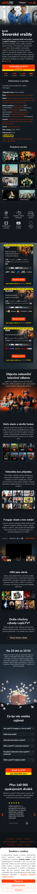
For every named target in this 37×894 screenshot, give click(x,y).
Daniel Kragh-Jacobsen (21, 100)
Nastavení (18, 890)
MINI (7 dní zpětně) (9, 139)
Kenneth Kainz (7, 100)
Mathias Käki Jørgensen (21, 112)
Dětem (25, 9)
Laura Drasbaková (13, 110)
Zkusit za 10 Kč (18, 671)
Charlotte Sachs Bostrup (17, 103)
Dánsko (10, 127)
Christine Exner (23, 119)
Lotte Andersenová (17, 116)
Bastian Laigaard (8, 124)
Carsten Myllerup (13, 98)
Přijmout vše (18, 881)
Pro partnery (11, 845)
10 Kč (8, 61)
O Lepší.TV (11, 839)
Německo (16, 127)
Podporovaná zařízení (26, 842)
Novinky (19, 839)
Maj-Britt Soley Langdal (24, 121)
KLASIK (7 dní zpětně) (24, 139)
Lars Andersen (10, 121)
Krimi (22, 95)
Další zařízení (30, 538)
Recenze (27, 839)
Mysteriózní (29, 95)
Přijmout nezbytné (18, 885)
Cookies (20, 845)
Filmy (10, 9)
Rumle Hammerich (26, 98)
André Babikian (18, 108)
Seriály (17, 9)
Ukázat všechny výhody (18, 638)
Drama (17, 95)
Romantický (11, 95)
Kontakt (27, 845)
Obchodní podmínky (10, 842)
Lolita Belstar (12, 119)
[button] (2, 814)
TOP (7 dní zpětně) (8, 141)
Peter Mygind (18, 105)
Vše (4, 9)
